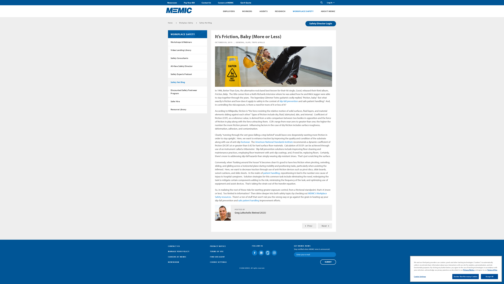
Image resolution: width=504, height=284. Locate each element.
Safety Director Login (320, 23)
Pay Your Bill (189, 3)
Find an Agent (217, 257)
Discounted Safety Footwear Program (184, 92)
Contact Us (206, 3)
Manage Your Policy (178, 251)
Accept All (489, 276)
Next (324, 225)
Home (170, 23)
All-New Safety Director (182, 66)
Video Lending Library (181, 50)
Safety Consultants (179, 58)
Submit (328, 262)
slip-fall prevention (289, 101)
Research (280, 11)
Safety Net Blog (205, 23)
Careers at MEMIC (225, 3)
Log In (329, 2)
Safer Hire (175, 101)
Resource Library (178, 109)
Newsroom (172, 3)
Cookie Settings (420, 276)
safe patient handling (248, 200)
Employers (229, 11)
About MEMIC (328, 11)
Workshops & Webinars (181, 42)
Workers (247, 11)
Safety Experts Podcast (181, 74)
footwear (245, 141)
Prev (309, 225)
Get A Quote (245, 3)
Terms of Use (217, 251)
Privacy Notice (218, 246)
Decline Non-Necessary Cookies (465, 276)
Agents (263, 11)
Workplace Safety (303, 11)
